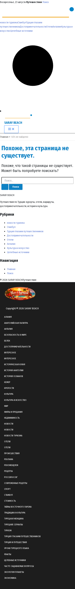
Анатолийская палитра (16, 323)
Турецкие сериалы (13, 524)
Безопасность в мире (15, 334)
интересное (10, 352)
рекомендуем (11, 465)
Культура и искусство (18, 248)
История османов (13, 376)
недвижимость (12, 418)
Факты (7, 554)
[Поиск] (37, 106)
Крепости (9, 388)
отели (7, 441)
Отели (49, 26)
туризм (8, 530)
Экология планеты (14, 572)
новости (8, 423)
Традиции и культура (14, 512)
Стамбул (22, 22)
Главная (11, 269)
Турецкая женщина (14, 518)
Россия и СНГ (11, 477)
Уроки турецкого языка (16, 548)
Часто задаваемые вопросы (19, 566)
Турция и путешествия (15, 542)
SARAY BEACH (13, 123)
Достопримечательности (33, 26)
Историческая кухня (14, 364)
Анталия (57, 26)
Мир (6, 406)
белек (7, 340)
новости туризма (9, 22)
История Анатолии (13, 370)
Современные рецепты (15, 483)
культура (8, 394)
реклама (8, 459)
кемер (7, 382)
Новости (8, 429)
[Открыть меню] (37, 111)
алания (8, 317)
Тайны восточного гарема (18, 506)
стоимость (10, 501)
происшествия (12, 453)
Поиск (45, 2)
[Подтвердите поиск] (4, 187)
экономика (10, 578)
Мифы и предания (13, 412)
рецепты (8, 471)
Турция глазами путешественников (25, 231)
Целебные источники (21, 30)
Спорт (7, 489)
